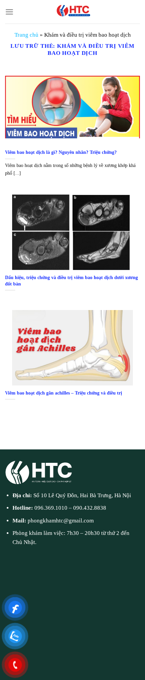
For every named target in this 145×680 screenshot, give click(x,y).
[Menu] (9, 12)
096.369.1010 (50, 508)
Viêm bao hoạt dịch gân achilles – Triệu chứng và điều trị (63, 393)
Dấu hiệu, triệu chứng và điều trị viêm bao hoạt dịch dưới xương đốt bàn (71, 280)
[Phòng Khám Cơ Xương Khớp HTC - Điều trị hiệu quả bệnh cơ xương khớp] (72, 12)
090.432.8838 (89, 508)
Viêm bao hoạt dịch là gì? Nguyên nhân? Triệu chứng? (61, 152)
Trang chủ (26, 35)
